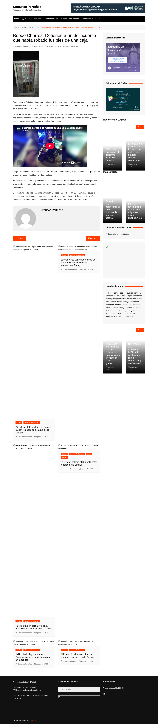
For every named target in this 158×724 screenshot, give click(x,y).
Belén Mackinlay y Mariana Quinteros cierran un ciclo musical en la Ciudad (32, 657)
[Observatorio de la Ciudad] (117, 234)
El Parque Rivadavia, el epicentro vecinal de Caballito (112, 155)
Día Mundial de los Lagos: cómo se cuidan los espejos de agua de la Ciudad (33, 430)
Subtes (64, 457)
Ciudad (51, 46)
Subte (89, 454)
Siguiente (91, 238)
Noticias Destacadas (62, 46)
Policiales (74, 46)
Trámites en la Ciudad (91, 19)
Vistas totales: (109, 688)
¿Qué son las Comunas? (32, 19)
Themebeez (34, 720)
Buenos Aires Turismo (70, 19)
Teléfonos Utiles (51, 19)
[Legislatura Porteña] (123, 57)
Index (16, 19)
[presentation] (138, 127)
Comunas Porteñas (27, 7)
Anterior (21, 238)
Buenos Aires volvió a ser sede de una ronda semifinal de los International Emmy (78, 262)
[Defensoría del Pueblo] (123, 100)
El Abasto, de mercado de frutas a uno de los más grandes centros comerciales (135, 152)
